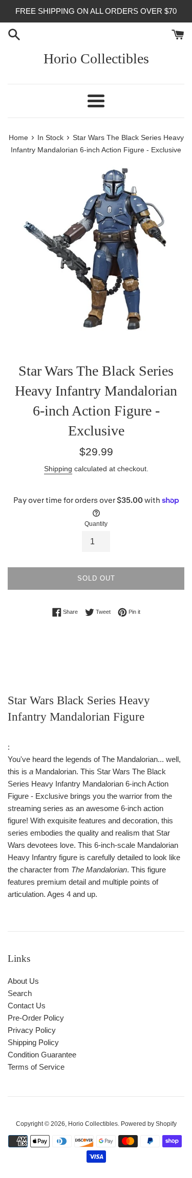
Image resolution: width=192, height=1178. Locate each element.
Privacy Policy (32, 1030)
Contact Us (27, 1005)
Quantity (96, 523)
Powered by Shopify (149, 1123)
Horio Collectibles (96, 58)
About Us (23, 981)
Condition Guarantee (42, 1054)
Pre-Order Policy (36, 1017)
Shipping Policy (33, 1042)
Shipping (58, 469)
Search (20, 993)
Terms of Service (36, 1066)
